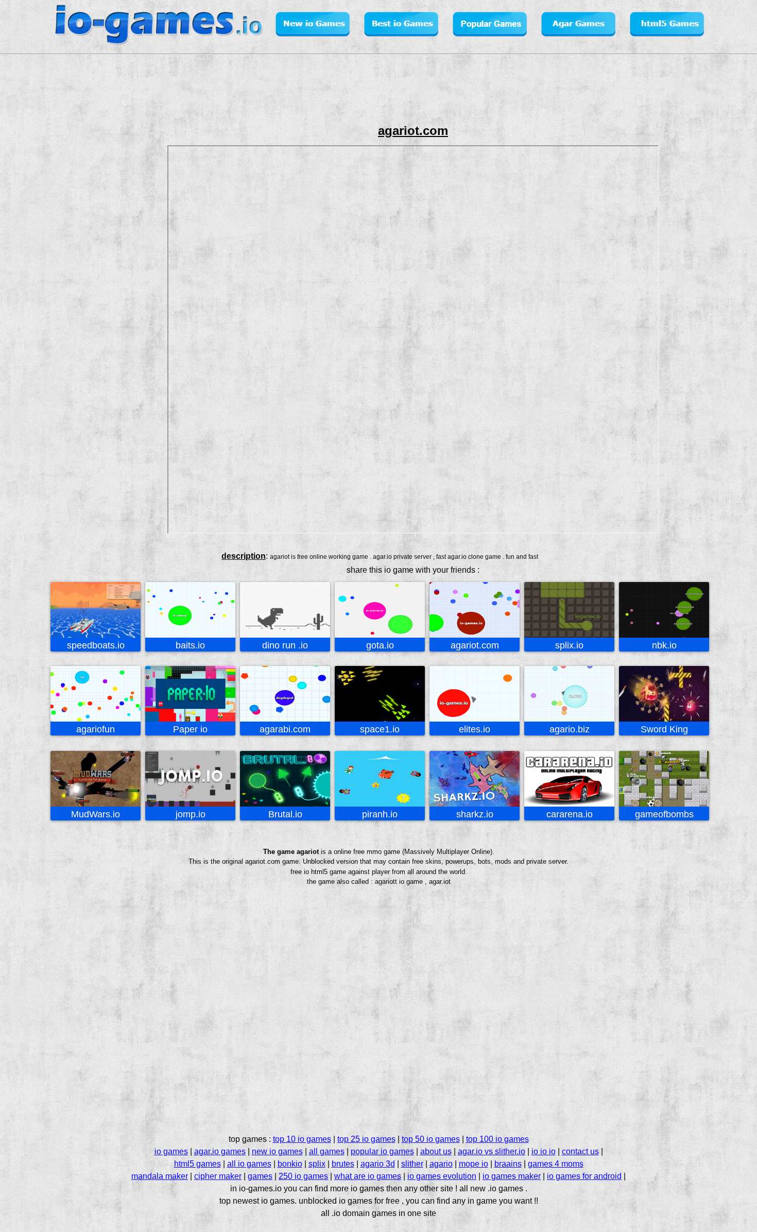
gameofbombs (664, 814)
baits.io (190, 645)
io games (171, 1151)
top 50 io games (431, 1139)
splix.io (569, 645)
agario (441, 1163)
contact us (580, 1151)
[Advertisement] (44, 290)
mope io (473, 1163)
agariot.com (475, 645)
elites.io (474, 729)
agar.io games (220, 1151)
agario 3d (377, 1163)
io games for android (584, 1176)
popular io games (382, 1151)
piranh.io (380, 814)
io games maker (512, 1176)
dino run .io (285, 645)
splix (316, 1163)
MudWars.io (95, 814)
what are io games (367, 1176)
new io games (277, 1151)
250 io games (303, 1176)
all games (327, 1151)
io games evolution (441, 1176)
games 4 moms (555, 1163)
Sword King (664, 729)
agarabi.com (285, 729)
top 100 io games (497, 1139)
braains (508, 1163)
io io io (543, 1151)
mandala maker (159, 1176)
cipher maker (218, 1176)
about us (436, 1151)
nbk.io (664, 645)
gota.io (380, 645)
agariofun (95, 729)
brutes (343, 1163)
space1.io (380, 729)
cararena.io (569, 814)
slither (412, 1163)
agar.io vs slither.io (491, 1151)
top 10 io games (302, 1139)
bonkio (290, 1163)
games (260, 1176)
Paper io (190, 729)
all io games (249, 1163)
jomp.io (190, 814)
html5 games (197, 1163)
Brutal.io (285, 814)
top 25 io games (366, 1139)
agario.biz (569, 729)
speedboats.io (96, 645)
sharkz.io (474, 814)
